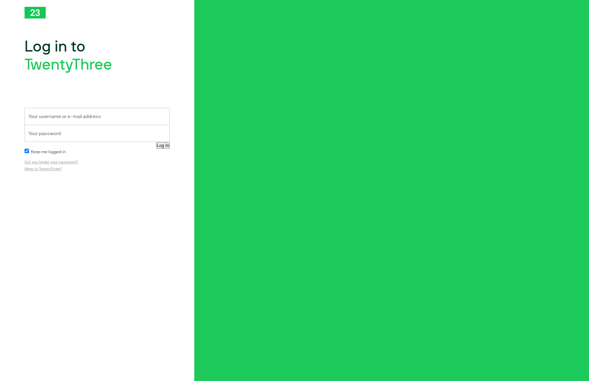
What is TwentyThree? (43, 169)
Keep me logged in (48, 151)
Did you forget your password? (51, 162)
